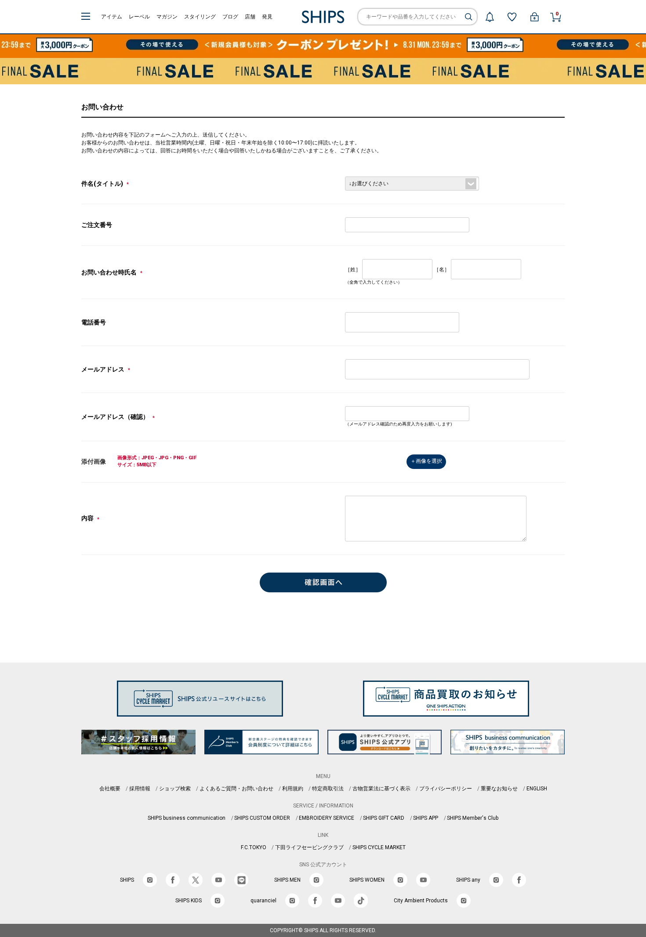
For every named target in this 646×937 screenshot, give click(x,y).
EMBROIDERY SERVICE (326, 818)
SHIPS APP (425, 818)
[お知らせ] (489, 16)
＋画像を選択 (426, 461)
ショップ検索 (175, 789)
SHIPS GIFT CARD (383, 818)
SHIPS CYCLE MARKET (379, 847)
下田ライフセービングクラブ (309, 847)
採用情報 (139, 789)
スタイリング (200, 17)
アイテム (111, 17)
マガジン (167, 17)
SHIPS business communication (186, 818)
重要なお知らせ (499, 789)
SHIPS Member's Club (472, 818)
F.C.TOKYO (253, 847)
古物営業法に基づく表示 (381, 789)
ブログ (230, 17)
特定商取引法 (328, 789)
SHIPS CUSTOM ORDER (262, 818)
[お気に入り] (512, 16)
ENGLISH (536, 789)
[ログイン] (534, 16)
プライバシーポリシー (445, 789)
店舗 (250, 17)
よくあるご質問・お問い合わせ (236, 789)
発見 (267, 17)
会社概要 (109, 789)
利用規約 (292, 789)
